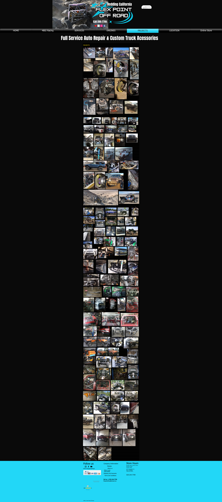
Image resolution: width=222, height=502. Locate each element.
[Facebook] (104, 26)
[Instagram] (101, 26)
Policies (109, 466)
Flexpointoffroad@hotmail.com (109, 481)
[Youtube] (96, 26)
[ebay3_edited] (98, 26)
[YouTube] (91, 466)
